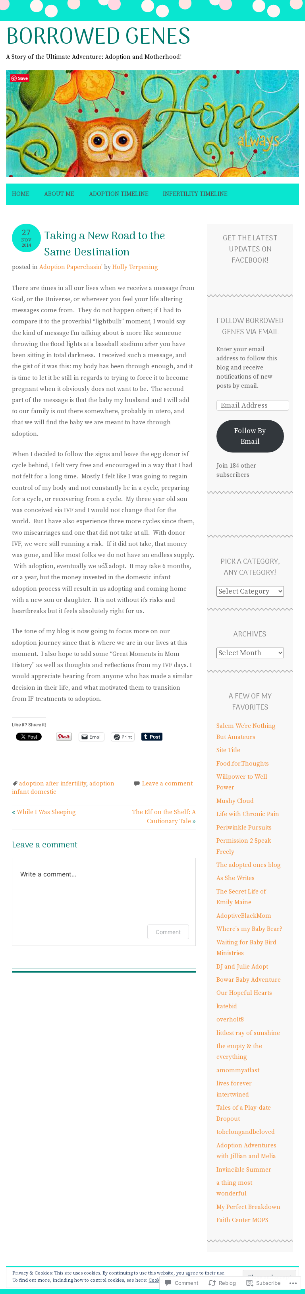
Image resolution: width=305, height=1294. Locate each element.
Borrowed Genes (98, 37)
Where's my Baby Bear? (249, 929)
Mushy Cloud (235, 801)
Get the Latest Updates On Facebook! (250, 249)
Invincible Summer (243, 1170)
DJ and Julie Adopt (242, 967)
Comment (168, 931)
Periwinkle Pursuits (244, 828)
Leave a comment (167, 783)
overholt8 (230, 1019)
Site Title (228, 750)
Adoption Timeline (119, 194)
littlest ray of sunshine (248, 1033)
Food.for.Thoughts (242, 764)
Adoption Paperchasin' (70, 267)
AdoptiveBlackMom (243, 916)
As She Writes (235, 878)
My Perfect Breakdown (248, 1207)
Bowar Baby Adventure (248, 980)
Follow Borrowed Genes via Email (250, 326)
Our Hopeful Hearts (244, 993)
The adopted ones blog (248, 865)
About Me (59, 194)
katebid (226, 1006)
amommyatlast (237, 1070)
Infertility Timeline (195, 194)
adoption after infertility (52, 783)
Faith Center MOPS (242, 1220)
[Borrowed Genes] (152, 177)
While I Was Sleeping (44, 812)
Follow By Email (250, 436)
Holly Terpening (135, 267)
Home (20, 194)
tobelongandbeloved (245, 1132)
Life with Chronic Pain (247, 814)
